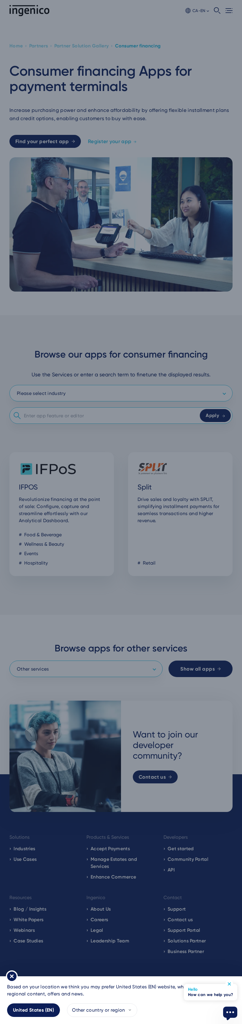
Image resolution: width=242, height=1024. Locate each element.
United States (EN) (33, 1010)
